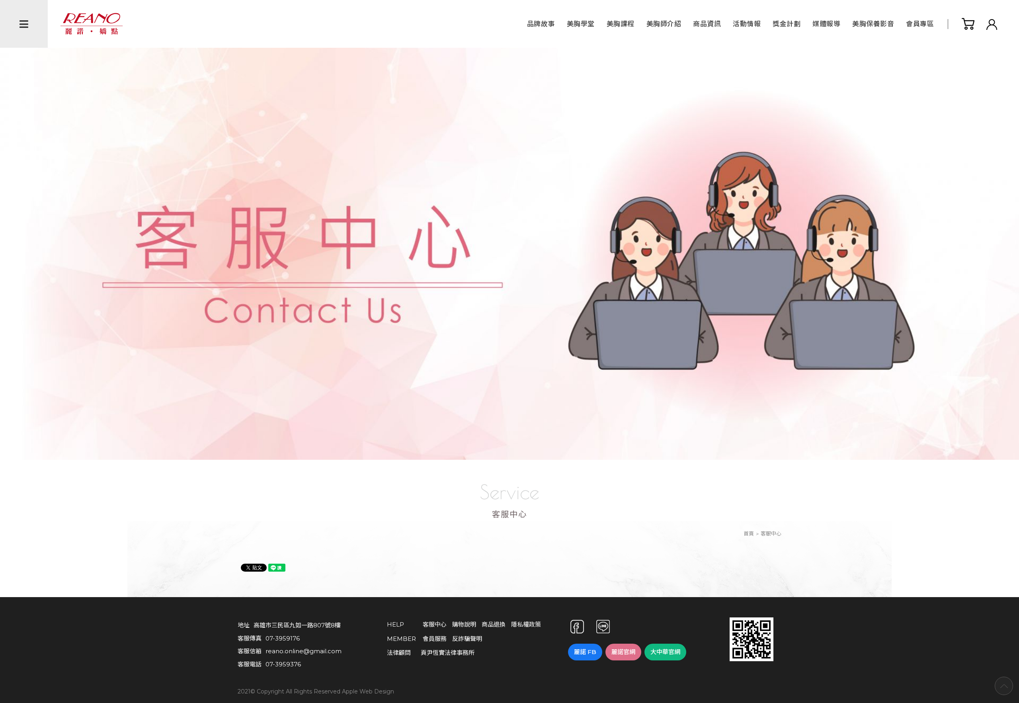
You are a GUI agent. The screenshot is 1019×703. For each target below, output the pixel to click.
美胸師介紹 (663, 24)
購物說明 (464, 624)
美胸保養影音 (873, 24)
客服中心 (435, 624)
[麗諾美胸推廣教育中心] (751, 656)
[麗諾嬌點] (91, 23)
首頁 (749, 533)
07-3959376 (283, 664)
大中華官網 (665, 652)
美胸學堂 (581, 24)
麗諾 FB (585, 652)
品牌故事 (541, 24)
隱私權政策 (526, 624)
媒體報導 (826, 24)
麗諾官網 (623, 652)
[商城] (968, 24)
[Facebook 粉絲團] (577, 626)
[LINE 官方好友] (603, 626)
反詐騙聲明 (467, 638)
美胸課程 (620, 24)
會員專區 (920, 24)
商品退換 (494, 624)
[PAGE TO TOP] (1004, 686)
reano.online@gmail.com (303, 651)
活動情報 (747, 24)
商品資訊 (707, 24)
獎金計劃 (786, 24)
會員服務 (435, 638)
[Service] (509, 246)
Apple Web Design (368, 691)
